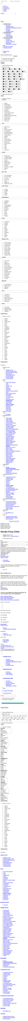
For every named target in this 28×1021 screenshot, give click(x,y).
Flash (7, 392)
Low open (7, 179)
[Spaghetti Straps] (4, 798)
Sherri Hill (8, 406)
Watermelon (7, 343)
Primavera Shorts (9, 505)
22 (5, 76)
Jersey (6, 225)
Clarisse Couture (9, 479)
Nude (6, 351)
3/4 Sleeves (7, 295)
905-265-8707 (4, 1)
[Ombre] (2, 757)
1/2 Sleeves (7, 294)
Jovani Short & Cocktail (11, 502)
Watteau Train (8, 254)
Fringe (6, 210)
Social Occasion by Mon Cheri (12, 506)
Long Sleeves (7, 297)
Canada (2, 647)
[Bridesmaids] (6, 730)
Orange (6, 347)
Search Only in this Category (8, 58)
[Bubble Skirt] (5, 741)
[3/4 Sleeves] (5, 791)
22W (18, 81)
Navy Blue (7, 332)
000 (5, 69)
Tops (6, 147)
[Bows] (4, 762)
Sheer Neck (7, 274)
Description (5, 560)
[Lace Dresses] (4, 739)
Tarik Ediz (8, 408)
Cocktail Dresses (8, 107)
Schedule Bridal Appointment (9, 629)
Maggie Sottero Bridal (10, 441)
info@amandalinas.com (9, 649)
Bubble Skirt (7, 156)
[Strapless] (4, 799)
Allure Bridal (9, 419)
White (6, 359)
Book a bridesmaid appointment (7, 597)
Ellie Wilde (8, 388)
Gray (6, 356)
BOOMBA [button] (5, 510)
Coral (6, 348)
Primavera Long (9, 405)
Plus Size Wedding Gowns (11, 372)
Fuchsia (6, 341)
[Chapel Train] (3, 774)
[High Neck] (4, 780)
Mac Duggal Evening (10, 490)
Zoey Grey (8, 410)
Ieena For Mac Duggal (11, 393)
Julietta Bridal (9, 435)
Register (5, 9)
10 (19, 71)
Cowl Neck (7, 260)
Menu (2, 21)
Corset (6, 160)
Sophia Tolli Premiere (10, 458)
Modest (6, 136)
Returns (5, 627)
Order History (6, 640)
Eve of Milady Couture (11, 432)
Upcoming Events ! (7, 693)
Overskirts (8, 414)
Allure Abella (9, 418)
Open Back (7, 164)
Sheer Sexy (7, 141)
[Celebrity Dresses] (5, 742)
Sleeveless (7, 301)
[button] (7, 24)
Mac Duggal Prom (10, 399)
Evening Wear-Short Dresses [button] (9, 499)
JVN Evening (9, 486)
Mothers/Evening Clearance (12, 517)
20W (12, 81)
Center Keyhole (8, 158)
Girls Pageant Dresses (9, 112)
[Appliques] (4, 759)
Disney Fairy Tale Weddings (12, 429)
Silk (5, 234)
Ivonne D (8, 483)
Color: (2, 543)
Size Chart (3, 555)
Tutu (6, 148)
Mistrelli (8, 446)
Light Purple (7, 336)
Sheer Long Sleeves (9, 298)
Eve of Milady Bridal (10, 431)
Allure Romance (9, 421)
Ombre (6, 193)
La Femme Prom (9, 397)
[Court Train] (3, 775)
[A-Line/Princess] (4, 783)
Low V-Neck (7, 266)
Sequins (6, 215)
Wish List (5, 6)
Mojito (6, 320)
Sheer (6, 180)
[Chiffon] (3, 766)
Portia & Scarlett (10, 404)
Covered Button (8, 175)
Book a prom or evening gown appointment (10, 599)
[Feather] (3, 768)
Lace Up (6, 178)
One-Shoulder (8, 269)
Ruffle (6, 213)
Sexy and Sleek (8, 140)
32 (10, 79)
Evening (6, 110)
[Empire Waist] (4, 785)
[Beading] (4, 760)
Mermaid (6, 287)
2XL (11, 91)
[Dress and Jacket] (4, 737)
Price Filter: (5, 60)
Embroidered (7, 206)
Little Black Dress (8, 132)
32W (12, 86)
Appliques (7, 200)
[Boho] (4, 736)
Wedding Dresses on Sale (11, 516)
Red (5, 345)
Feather (6, 207)
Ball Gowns (7, 126)
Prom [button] (4, 379)
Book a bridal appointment (6, 596)
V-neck (6, 278)
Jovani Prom (8, 394)
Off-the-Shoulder (8, 267)
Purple (6, 333)
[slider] (25, 703)
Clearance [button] (3, 1013)
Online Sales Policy (5, 556)
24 (10, 76)
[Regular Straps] (4, 797)
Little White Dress (8, 133)
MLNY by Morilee (10, 492)
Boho (6, 128)
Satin (6, 231)
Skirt (6, 144)
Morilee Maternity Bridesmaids (12, 469)
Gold (6, 352)
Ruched (6, 168)
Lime (6, 324)
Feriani (7, 481)
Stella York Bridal (10, 460)
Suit (5, 145)
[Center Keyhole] (5, 743)
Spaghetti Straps (8, 309)
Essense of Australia (10, 430)
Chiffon (6, 223)
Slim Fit (6, 288)
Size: (2, 540)
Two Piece (7, 150)
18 (15, 74)
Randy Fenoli (9, 454)
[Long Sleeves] (5, 792)
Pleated (6, 165)
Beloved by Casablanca (11, 425)
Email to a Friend (4, 557)
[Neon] (2, 756)
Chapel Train (7, 245)
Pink (6, 339)
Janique (7, 484)
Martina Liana (9, 443)
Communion (7, 108)
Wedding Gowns (9, 370)
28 (21, 76)
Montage (8, 491)
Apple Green (7, 321)
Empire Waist (7, 285)
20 (21, 74)
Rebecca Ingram (9, 455)
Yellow (6, 318)
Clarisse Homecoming (10, 501)
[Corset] (5, 745)
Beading (6, 202)
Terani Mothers (9, 497)
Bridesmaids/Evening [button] (8, 678)
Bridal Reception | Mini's (11, 371)
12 (24, 71)
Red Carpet (7, 119)
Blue (6, 331)
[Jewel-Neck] (4, 781)
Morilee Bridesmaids (10, 468)
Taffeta (6, 235)
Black (6, 355)
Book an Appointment (15, 1)
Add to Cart (3, 546)
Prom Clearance (9, 518)
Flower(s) (7, 209)
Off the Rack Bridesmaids (11, 473)
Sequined (7, 232)
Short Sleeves (7, 299)
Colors (7, 387)
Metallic (6, 190)
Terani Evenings (9, 496)
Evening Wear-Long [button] (7, 474)
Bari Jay (8, 467)
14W (16, 79)
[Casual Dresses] (6, 731)
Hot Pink (7, 340)
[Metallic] (2, 754)
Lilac (6, 335)
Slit (5, 169)
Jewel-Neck (7, 264)
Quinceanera (7, 118)
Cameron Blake (9, 478)
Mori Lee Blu (9, 448)
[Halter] (4, 779)
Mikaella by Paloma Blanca (12, 444)
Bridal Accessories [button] (7, 411)
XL (5, 91)
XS (5, 89)
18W (5, 81)
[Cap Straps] (4, 795)
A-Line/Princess (8, 284)
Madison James (9, 440)
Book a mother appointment (7, 598)
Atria (7, 383)
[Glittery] (2, 753)
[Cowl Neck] (4, 777)
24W (5, 84)
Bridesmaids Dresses (10, 374)
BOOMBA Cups (9, 512)
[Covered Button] (4, 747)
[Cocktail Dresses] (6, 733)
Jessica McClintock (10, 433)
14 (5, 74)
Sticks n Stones (9, 507)
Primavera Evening (10, 494)
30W (5, 86)
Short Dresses (8, 143)
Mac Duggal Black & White (12, 489)
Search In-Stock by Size (8, 65)
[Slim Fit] (4, 787)
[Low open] (4, 751)
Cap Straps (7, 307)
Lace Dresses (7, 131)
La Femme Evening (10, 488)
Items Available (6, 561)
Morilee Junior (9, 470)
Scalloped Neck (8, 271)
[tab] (15, 373)
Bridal (6, 103)
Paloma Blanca (9, 453)
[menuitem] (15, 6)
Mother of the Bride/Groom (10, 115)
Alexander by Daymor (11, 477)
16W (22, 79)
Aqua (6, 325)
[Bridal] (6, 729)
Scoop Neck (7, 273)
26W (12, 84)
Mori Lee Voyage (10, 452)
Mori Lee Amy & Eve (10, 447)
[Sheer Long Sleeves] (5, 793)
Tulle (6, 236)
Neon (6, 192)
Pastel (6, 195)
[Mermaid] (4, 786)
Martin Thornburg (10, 442)
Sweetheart (7, 277)
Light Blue (7, 328)
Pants (6, 137)
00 (11, 69)
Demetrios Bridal (9, 427)
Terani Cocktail (9, 508)
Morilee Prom (9, 400)
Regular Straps (8, 308)
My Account (6, 7)
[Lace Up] (4, 749)
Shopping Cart (6, 8)
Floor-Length (7, 248)
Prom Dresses (8, 116)
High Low (7, 161)
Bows (6, 203)
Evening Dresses (9, 376)
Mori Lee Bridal (9, 449)
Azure (7, 384)
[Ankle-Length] (3, 771)
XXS (18, 86)
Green (6, 322)
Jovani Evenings (10, 485)
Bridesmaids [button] (6, 464)
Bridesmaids (7, 104)
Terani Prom (8, 409)
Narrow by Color (6, 316)
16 (10, 74)
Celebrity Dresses (8, 157)
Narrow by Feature (7, 98)
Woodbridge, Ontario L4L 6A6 (7, 646)
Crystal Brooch (8, 205)
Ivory (6, 350)
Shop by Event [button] (6, 367)
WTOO (7, 463)
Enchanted (8, 480)
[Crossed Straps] (4, 748)
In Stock (16, 536)
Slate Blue (7, 329)
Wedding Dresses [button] (7, 415)
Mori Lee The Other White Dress (13, 451)
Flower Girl (7, 111)
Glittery (6, 189)
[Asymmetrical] (3, 772)
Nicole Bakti (8, 401)
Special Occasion (9, 377)
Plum (6, 344)
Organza (6, 229)
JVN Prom (8, 395)
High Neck (7, 263)
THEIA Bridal (9, 462)
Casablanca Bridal (10, 426)
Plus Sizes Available (9, 166)
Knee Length (7, 249)
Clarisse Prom (9, 386)
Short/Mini (7, 250)
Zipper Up (7, 182)
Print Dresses (7, 139)
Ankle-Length (8, 242)
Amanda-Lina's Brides (8, 690)
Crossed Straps (8, 176)
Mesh (6, 228)
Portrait (6, 270)
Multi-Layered (8, 162)
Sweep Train (7, 252)
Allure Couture (9, 420)
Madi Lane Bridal (10, 438)
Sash (6, 214)
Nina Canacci (9, 403)
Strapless (6, 275)
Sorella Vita (8, 471)
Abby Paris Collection (10, 382)
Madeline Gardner (10, 437)
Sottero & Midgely (10, 459)
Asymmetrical (8, 244)
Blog (4, 688)
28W (18, 84)
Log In (4, 11)
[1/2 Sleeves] (5, 789)
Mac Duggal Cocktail (10, 504)
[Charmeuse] (3, 765)
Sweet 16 (7, 121)
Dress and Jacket (8, 129)
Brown (6, 354)
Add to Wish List (4, 553)
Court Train (7, 246)
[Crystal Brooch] (4, 763)
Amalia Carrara (9, 424)
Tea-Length (7, 253)
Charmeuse (7, 221)
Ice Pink (6, 337)
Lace (6, 211)
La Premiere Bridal (10, 436)
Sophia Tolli (8, 457)
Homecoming (7, 114)
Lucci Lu (8, 398)
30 (5, 79)
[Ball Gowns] (4, 735)
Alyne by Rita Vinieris (11, 422)
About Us (5, 633)
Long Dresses (8, 135)
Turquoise (7, 326)
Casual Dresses (8, 106)
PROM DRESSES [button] (7, 669)
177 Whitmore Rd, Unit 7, (6, 645)
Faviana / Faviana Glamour (12, 390)
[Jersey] (3, 769)
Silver (6, 358)
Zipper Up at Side (8, 183)
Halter (6, 262)
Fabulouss (8, 389)
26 (15, 76)
